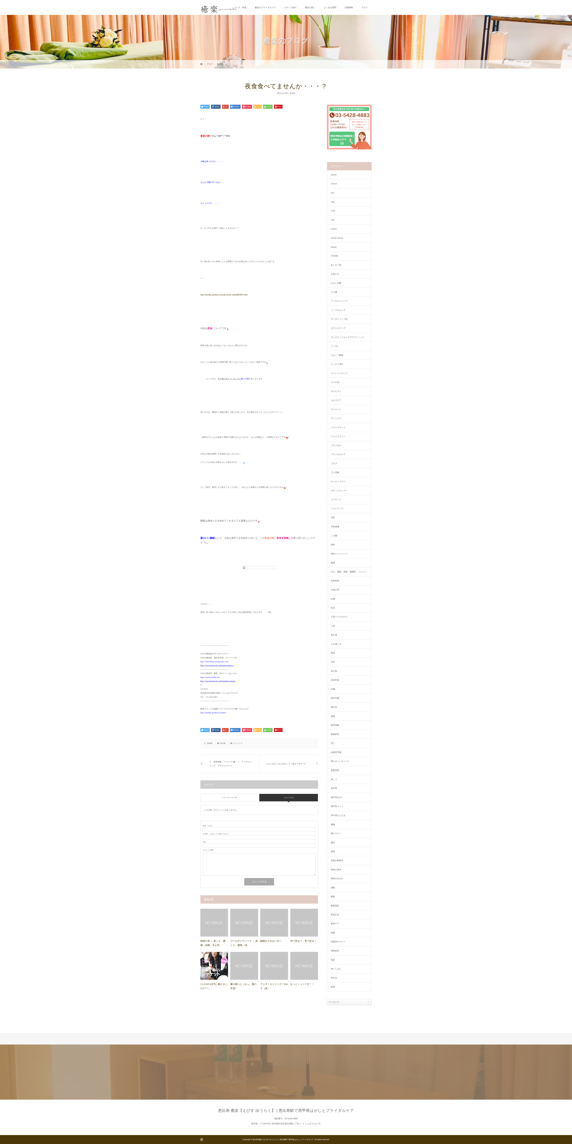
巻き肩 (334, 635)
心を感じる (336, 644)
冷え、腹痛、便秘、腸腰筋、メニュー (348, 572)
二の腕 (334, 535)
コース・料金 (240, 7)
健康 (333, 562)
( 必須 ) (208, 826)
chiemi (334, 183)
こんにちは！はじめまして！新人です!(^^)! (285, 764)
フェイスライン (338, 436)
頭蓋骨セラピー (338, 941)
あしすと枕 (336, 265)
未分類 (220, 64)
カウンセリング (338, 328)
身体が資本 (336, 869)
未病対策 (335, 680)
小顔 (333, 626)
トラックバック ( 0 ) (229, 797)
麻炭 (333, 987)
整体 (333, 653)
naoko (334, 229)
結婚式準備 (336, 752)
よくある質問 (330, 7)
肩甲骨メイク (337, 806)
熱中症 (334, 707)
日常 (333, 662)
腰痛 (333, 824)
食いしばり (336, 969)
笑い (333, 743)
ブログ (364, 7)
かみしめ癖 (336, 283)
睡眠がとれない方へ (271, 941)
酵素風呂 (335, 905)
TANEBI (334, 256)
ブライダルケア (338, 454)
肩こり (334, 779)
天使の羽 (335, 590)
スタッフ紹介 (290, 7)
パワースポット (338, 427)
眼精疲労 (335, 734)
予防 (333, 517)
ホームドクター (338, 481)
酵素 (333, 896)
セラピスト (336, 391)
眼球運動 (335, 725)
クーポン (335, 346)
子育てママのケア (339, 617)
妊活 (333, 608)
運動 (333, 887)
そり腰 (334, 292)
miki (333, 220)
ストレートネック (339, 373)
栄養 (333, 689)
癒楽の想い (310, 7)
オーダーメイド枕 (339, 319)
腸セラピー (336, 833)
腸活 (333, 842)
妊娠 (333, 599)
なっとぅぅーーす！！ (302, 984)
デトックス (336, 418)
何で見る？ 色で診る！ (303, 941)
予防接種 (335, 526)
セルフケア (336, 400)
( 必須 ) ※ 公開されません (216, 834)
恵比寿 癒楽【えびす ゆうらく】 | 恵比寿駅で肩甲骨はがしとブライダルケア (286, 1110)
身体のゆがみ (337, 878)
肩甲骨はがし (337, 797)
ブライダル (336, 445)
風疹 (333, 960)
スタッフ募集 (337, 355)
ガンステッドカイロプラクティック (347, 337)
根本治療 (335, 698)
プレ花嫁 (335, 472)
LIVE (333, 211)
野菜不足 (335, 914)
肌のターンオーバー (340, 761)
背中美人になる (338, 815)
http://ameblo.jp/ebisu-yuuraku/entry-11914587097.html (224, 295)
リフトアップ (337, 508)
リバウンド (336, 499)
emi (332, 193)
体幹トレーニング (339, 553)
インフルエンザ (338, 310)
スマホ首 (335, 382)
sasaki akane (337, 238)
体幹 (333, 544)
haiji (333, 202)
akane (334, 174)
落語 (333, 851)
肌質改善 (335, 770)
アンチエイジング (339, 301)
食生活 (334, 978)
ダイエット (336, 409)
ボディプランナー (339, 490)
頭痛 (333, 932)
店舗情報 (349, 7)
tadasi (333, 247)
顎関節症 (335, 951)
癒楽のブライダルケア (265, 7)
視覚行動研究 (337, 860)
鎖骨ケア (335, 923)
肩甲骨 (334, 788)
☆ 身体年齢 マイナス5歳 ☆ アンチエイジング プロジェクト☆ (230, 764)
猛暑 (333, 716)
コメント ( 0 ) (289, 797)
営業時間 (335, 581)
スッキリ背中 (337, 364)
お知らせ (335, 274)
